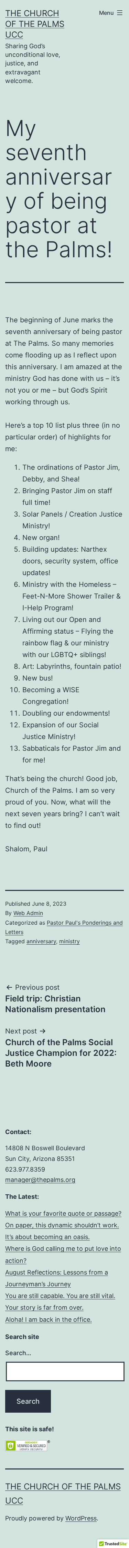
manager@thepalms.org (40, 1179)
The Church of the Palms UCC (34, 24)
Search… (18, 1353)
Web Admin (28, 913)
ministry (69, 941)
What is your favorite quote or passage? (63, 1213)
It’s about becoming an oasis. (47, 1236)
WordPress (81, 1518)
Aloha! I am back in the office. (48, 1319)
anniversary (41, 941)
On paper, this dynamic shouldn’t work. (62, 1225)
